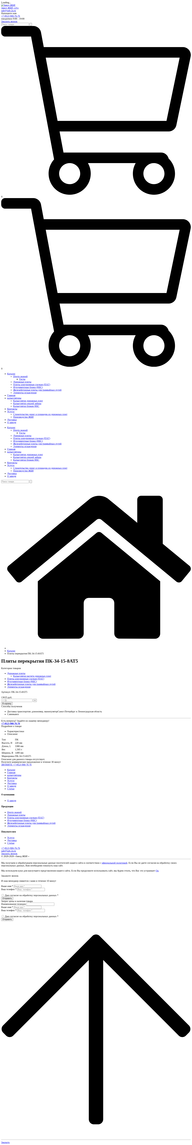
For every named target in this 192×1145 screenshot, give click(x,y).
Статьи (10, 788)
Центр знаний (14, 812)
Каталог (11, 769)
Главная (11, 772)
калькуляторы (14, 775)
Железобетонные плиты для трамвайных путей (31, 684)
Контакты (12, 778)
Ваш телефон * (8, 889)
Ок (157, 870)
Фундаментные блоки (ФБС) (22, 681)
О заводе (11, 786)
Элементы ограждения (18, 687)
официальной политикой (114, 863)
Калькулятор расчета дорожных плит (32, 676)
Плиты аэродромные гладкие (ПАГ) (25, 678)
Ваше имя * (7, 886)
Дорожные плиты (16, 673)
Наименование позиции (13, 904)
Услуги (10, 780)
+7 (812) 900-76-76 (10, 16)
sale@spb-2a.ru (8, 10)
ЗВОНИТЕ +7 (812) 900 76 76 (16, 764)
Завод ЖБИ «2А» (10, 8)
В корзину (6, 703)
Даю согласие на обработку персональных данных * (31, 895)
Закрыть (5, 1142)
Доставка (12, 783)
